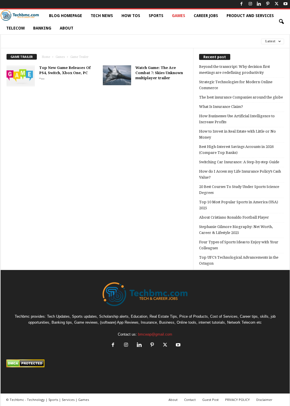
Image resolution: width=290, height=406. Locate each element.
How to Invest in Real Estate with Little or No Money (237, 134)
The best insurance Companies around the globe (241, 97)
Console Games (22, 41)
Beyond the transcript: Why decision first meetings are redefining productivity (234, 69)
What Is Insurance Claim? (221, 106)
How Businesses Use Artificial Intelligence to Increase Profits (237, 119)
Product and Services (250, 15)
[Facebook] (241, 4)
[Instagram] (250, 4)
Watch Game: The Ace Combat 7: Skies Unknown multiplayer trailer (159, 73)
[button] (281, 22)
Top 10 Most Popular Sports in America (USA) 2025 (238, 205)
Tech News (102, 15)
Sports (156, 15)
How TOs (130, 15)
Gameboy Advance (94, 41)
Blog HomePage (65, 15)
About (66, 28)
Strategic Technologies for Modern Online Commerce (235, 85)
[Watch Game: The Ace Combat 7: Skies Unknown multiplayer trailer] (117, 76)
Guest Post (210, 399)
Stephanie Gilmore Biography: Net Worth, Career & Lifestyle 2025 (236, 230)
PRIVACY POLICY (237, 399)
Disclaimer (264, 399)
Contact (190, 399)
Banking (42, 28)
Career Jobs (206, 15)
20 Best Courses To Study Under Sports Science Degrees (239, 190)
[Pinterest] (268, 4)
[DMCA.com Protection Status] (145, 363)
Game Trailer (56, 41)
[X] (276, 4)
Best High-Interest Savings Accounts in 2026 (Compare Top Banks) (236, 150)
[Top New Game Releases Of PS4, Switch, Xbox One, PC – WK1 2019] (21, 76)
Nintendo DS (175, 41)
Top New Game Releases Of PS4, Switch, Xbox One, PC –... (65, 73)
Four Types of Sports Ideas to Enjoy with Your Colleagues (238, 245)
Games (178, 15)
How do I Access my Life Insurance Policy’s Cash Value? (240, 174)
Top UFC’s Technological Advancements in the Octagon (238, 260)
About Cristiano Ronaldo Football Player (234, 217)
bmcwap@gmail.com (155, 334)
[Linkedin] (259, 4)
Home (46, 56)
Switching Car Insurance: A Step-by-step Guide (239, 162)
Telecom (15, 28)
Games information (137, 41)
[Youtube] (285, 4)
